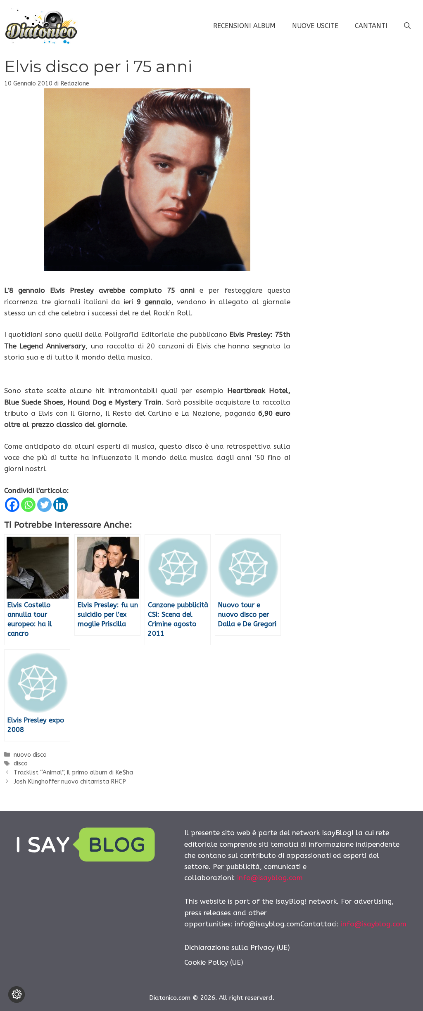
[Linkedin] (60, 504)
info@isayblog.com (270, 878)
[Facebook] (12, 504)
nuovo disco (30, 754)
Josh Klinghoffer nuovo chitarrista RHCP (70, 781)
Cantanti (371, 26)
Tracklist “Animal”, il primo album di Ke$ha (73, 772)
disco (21, 763)
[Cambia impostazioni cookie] (16, 994)
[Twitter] (44, 504)
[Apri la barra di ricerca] (407, 26)
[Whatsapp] (28, 504)
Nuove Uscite (315, 26)
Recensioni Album (244, 26)
